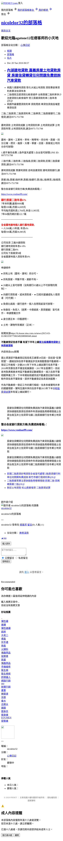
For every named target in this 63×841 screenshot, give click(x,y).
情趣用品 (6, 652)
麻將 (3, 631)
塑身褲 (4, 715)
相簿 (9, 51)
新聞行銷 (6, 687)
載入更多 (6, 544)
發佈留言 (6, 561)
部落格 (10, 54)
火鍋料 (4, 649)
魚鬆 (3, 645)
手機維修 (6, 666)
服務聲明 (31, 800)
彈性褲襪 (6, 628)
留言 (29, 524)
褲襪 (3, 624)
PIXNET (13, 797)
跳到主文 (6, 30)
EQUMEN (6, 717)
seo (2, 683)
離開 (17, 835)
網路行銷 (6, 680)
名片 (9, 58)
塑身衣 (4, 711)
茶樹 (3, 697)
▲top (3, 538)
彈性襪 (4, 621)
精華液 (4, 694)
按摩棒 (4, 656)
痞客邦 (23, 524)
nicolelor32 (6, 508)
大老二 (4, 635)
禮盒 (3, 638)
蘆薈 (3, 690)
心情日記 (25, 45)
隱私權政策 (52, 797)
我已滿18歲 (7, 835)
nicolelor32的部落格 (21, 22)
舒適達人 (6, 677)
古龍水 (4, 704)
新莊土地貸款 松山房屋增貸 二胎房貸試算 (28, 487)
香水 (3, 701)
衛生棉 (4, 670)
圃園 (3, 708)
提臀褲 (4, 721)
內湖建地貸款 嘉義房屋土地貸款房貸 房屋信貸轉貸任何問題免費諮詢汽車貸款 (34, 75)
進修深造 (24, 533)
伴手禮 (4, 642)
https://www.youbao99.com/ (14, 194)
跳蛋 (3, 659)
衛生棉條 (6, 673)
